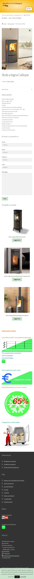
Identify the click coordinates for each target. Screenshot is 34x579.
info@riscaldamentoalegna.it (11, 556)
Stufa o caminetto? (9, 496)
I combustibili (7, 499)
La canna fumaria (8, 486)
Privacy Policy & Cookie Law (11, 467)
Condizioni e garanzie (9, 464)
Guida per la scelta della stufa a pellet (14, 480)
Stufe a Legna (11, 24)
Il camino (6, 493)
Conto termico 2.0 (9, 483)
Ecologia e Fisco (8, 502)
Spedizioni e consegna (10, 461)
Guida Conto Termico (9, 331)
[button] (30, 30)
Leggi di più (23, 576)
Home (5, 24)
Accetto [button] (17, 576)
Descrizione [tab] (5, 89)
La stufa (6, 489)
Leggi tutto (17, 240)
